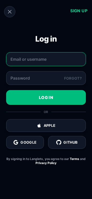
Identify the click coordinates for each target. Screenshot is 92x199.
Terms (74, 159)
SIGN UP (78, 10)
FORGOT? (73, 78)
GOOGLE (28, 142)
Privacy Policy (46, 163)
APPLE (50, 125)
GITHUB (70, 142)
